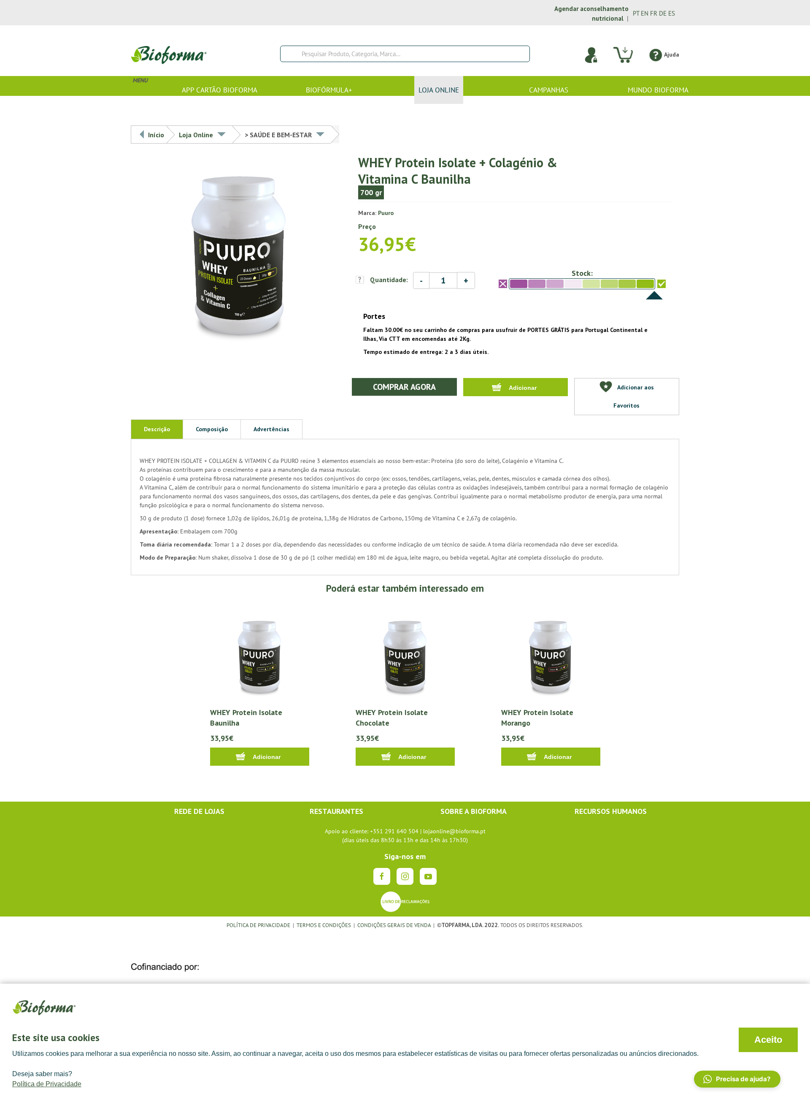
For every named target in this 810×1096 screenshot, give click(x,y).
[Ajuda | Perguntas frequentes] (655, 54)
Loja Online (196, 135)
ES (671, 13)
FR (653, 13)
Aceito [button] (768, 1039)
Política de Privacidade (46, 1084)
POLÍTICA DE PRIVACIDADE (258, 925)
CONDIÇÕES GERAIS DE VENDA (394, 925)
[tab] (157, 429)
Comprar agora (404, 386)
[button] (737, 1079)
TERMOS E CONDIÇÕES (324, 925)
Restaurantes (336, 811)
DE (663, 13)
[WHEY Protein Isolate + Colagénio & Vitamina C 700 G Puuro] (239, 255)
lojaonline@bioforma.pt (454, 831)
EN (644, 13)
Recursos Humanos (611, 811)
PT (636, 13)
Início (156, 135)
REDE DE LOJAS (199, 811)
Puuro (386, 213)
